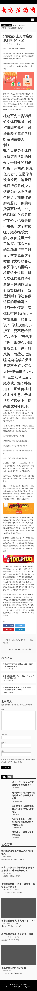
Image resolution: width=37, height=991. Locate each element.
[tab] (4, 776)
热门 (4, 777)
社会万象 (6, 844)
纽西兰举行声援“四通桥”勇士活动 (17, 934)
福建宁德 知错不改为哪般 (13, 967)
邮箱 (3, 743)
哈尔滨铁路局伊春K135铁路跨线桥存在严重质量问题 (23, 795)
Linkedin (20, 629)
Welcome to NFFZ (12, 987)
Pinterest (9, 629)
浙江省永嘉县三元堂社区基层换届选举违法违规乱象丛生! (23, 822)
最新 (10, 777)
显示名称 (5, 735)
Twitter (20, 625)
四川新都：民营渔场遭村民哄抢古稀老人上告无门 (23, 808)
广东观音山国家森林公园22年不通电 (19, 649)
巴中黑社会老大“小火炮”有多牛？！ (18, 920)
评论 (3, 710)
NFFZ (29, 987)
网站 (2, 751)
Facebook (9, 625)
